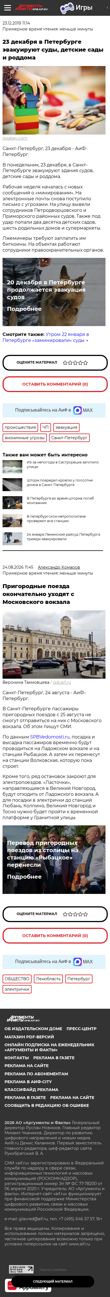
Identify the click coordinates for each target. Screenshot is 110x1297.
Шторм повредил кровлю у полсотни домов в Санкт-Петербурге (60, 482)
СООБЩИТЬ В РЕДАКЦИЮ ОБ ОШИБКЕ (47, 1105)
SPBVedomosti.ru (50, 737)
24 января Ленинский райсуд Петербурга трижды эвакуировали (63, 536)
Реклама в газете (53, 1057)
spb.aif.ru (62, 682)
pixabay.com (15, 138)
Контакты (17, 1057)
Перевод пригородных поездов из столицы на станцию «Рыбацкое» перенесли (42, 853)
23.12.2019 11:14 (16, 23)
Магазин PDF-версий (29, 1036)
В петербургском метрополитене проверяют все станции (56, 518)
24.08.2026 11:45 (18, 567)
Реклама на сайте (27, 1065)
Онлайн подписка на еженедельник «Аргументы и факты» (49, 1047)
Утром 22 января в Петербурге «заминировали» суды (46, 337)
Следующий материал (52, 1281)
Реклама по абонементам (36, 1073)
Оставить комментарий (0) (55, 384)
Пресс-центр (81, 1028)
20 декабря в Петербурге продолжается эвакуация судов (46, 289)
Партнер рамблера (53, 1269)
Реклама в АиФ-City (28, 1081)
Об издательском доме (33, 1028)
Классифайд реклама (31, 1089)
